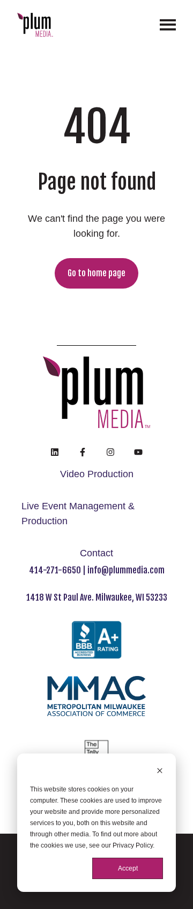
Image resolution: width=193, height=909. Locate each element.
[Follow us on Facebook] (82, 452)
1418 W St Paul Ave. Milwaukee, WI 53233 (96, 597)
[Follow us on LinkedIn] (54, 452)
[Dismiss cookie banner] (160, 772)
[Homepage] (35, 25)
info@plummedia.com (126, 570)
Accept (128, 868)
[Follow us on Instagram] (110, 452)
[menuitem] (97, 474)
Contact (96, 553)
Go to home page (96, 273)
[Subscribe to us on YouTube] (138, 452)
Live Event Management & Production (78, 513)
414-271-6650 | (58, 570)
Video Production (96, 474)
